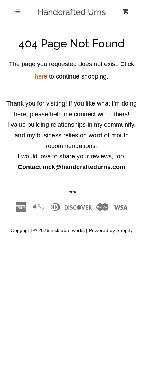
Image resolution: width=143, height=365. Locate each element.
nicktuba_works (68, 230)
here (41, 76)
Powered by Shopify (111, 230)
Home (72, 192)
